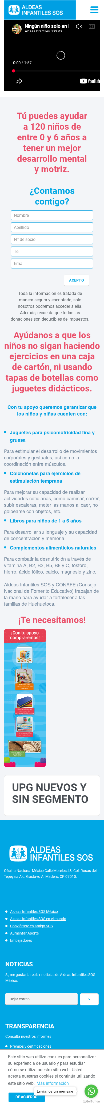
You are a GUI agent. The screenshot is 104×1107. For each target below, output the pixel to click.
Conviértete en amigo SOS (31, 926)
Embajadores (21, 940)
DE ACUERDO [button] (26, 1097)
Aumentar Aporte (24, 933)
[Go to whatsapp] (91, 1091)
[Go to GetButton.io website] (91, 1101)
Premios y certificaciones (30, 1046)
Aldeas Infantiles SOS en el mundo (38, 919)
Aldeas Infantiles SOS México (34, 911)
